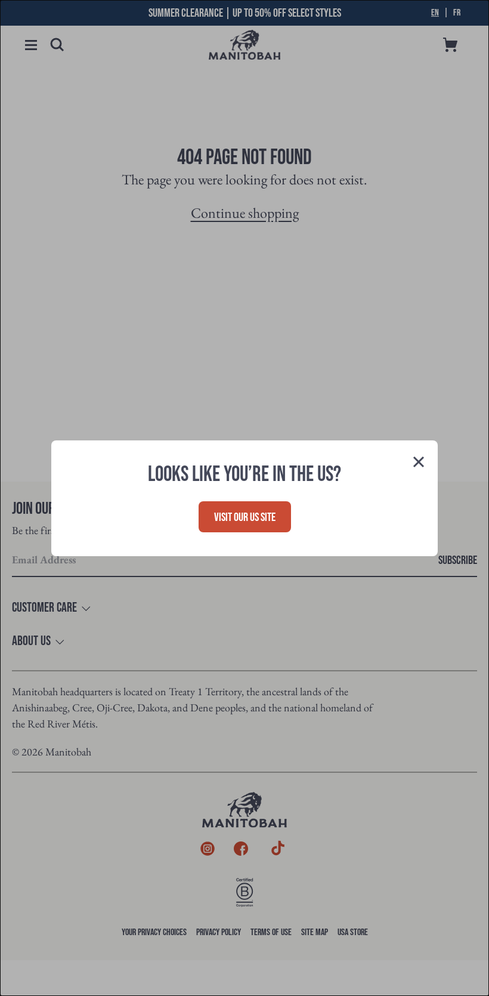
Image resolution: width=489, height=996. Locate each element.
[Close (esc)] (418, 463)
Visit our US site (245, 517)
